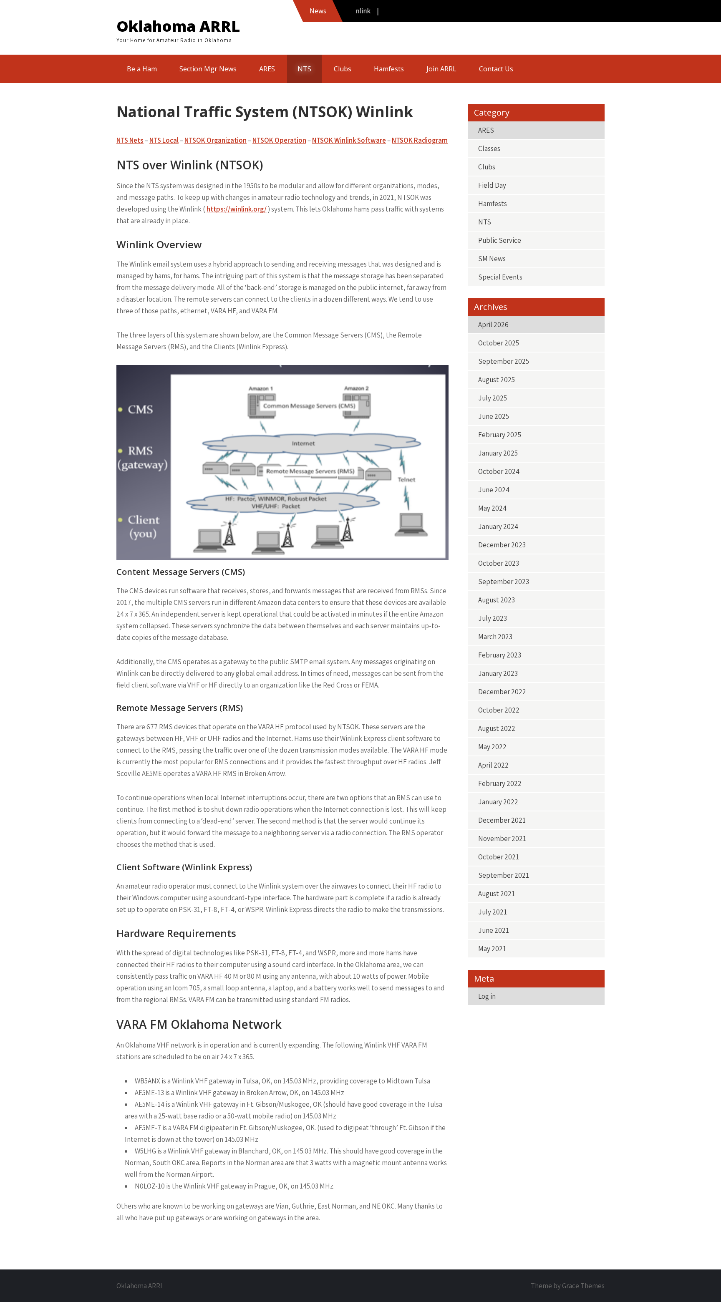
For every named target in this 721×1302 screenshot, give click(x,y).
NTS (304, 68)
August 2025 (496, 379)
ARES (267, 68)
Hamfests (389, 68)
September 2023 (503, 581)
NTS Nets (130, 140)
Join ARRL (441, 68)
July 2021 (492, 912)
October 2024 (498, 471)
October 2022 (498, 710)
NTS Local (164, 140)
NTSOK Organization (215, 140)
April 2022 (493, 765)
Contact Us (496, 68)
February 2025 (499, 434)
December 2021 (502, 820)
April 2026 (493, 324)
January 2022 (498, 801)
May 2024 (492, 508)
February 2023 (499, 655)
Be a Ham (142, 68)
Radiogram (431, 140)
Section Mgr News (208, 68)
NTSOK (403, 140)
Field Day (492, 185)
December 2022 (502, 691)
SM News (492, 258)
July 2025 (492, 398)
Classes (489, 148)
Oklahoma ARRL (178, 26)
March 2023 (495, 636)
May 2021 (492, 948)
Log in (487, 996)
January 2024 (498, 526)
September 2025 (503, 361)
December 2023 (502, 544)
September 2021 (503, 875)
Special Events (500, 277)
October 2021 (498, 856)
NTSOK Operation (279, 140)
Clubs (342, 68)
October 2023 (498, 563)
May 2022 (492, 746)
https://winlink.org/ (237, 209)
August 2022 (496, 728)
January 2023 (498, 673)
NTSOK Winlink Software (349, 140)
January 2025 (498, 453)
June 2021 (493, 930)
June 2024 (493, 489)
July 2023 (492, 618)
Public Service (499, 240)
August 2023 (496, 599)
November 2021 (502, 838)
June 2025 (493, 416)
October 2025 (498, 343)
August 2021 (496, 893)
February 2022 (500, 783)
